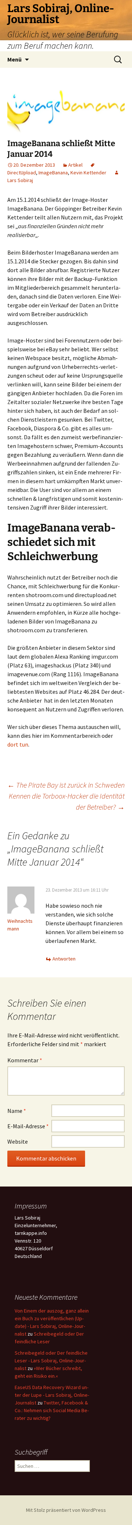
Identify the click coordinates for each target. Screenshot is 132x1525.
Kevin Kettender (88, 172)
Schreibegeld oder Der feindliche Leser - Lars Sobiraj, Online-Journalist (51, 1361)
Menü (14, 59)
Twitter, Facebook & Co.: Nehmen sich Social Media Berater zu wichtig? (52, 1410)
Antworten (64, 958)
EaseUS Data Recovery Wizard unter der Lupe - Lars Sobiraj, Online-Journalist (52, 1395)
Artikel (75, 165)
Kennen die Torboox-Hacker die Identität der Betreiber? (67, 801)
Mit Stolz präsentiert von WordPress (66, 1510)
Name (16, 1110)
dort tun (17, 744)
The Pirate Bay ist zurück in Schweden (66, 784)
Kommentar (24, 1060)
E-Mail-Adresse (28, 1126)
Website (17, 1141)
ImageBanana (53, 172)
